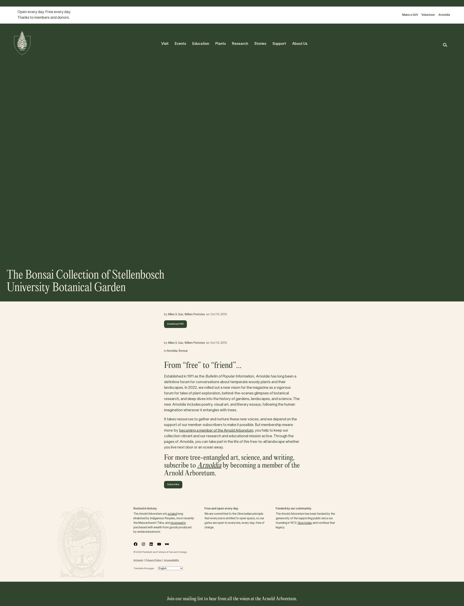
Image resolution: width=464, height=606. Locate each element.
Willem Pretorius (195, 314)
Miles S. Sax (175, 314)
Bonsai (183, 351)
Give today (305, 523)
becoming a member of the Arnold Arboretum (216, 430)
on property (178, 523)
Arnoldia (172, 351)
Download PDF (175, 324)
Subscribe (173, 484)
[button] (445, 45)
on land (172, 514)
